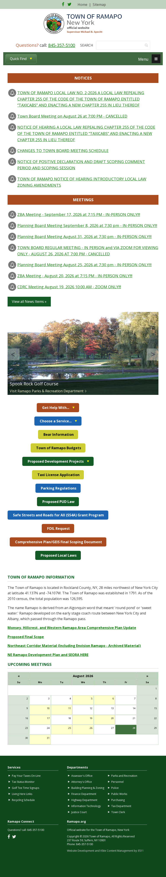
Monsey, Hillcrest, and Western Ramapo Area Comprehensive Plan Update (72, 627)
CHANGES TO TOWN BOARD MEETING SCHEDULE (63, 150)
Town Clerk (118, 812)
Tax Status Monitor (23, 782)
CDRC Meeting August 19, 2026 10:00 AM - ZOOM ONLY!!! (69, 286)
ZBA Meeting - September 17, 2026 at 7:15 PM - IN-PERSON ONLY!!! (78, 214)
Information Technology (86, 806)
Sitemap (99, 4)
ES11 (141, 851)
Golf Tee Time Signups (25, 788)
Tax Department (121, 806)
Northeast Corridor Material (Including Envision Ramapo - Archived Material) (74, 645)
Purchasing (118, 800)
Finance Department (83, 794)
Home (82, 4)
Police (115, 788)
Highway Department (84, 800)
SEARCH (86, 45)
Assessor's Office (82, 776)
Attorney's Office (81, 782)
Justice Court (79, 812)
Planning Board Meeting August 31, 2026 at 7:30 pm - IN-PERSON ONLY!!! (84, 236)
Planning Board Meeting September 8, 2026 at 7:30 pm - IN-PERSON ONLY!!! (87, 225)
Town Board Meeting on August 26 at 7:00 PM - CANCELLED (72, 116)
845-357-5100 (61, 45)
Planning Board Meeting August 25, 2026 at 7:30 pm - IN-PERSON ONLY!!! (84, 264)
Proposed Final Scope (26, 636)
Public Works (119, 794)
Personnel (117, 782)
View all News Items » (29, 301)
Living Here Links (22, 794)
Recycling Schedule (23, 800)
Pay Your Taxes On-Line (26, 776)
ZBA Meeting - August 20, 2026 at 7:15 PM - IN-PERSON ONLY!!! (74, 275)
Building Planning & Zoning (87, 788)
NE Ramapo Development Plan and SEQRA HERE (48, 654)
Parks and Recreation (124, 776)
